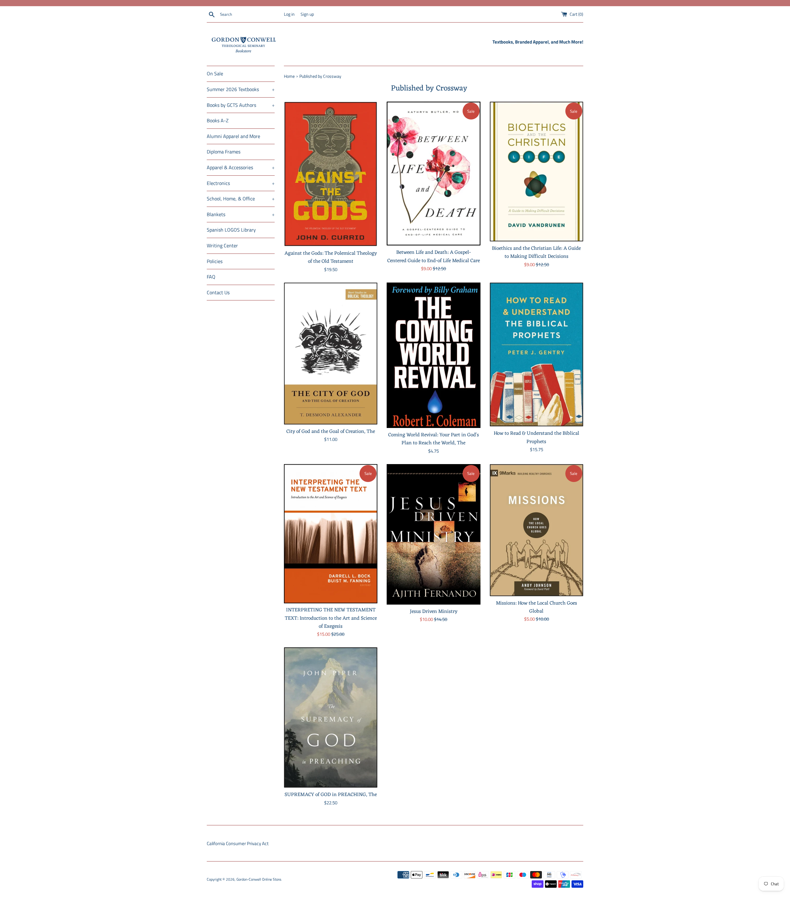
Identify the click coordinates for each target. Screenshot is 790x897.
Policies (214, 261)
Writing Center (222, 245)
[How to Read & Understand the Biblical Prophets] (536, 354)
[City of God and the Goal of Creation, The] (330, 354)
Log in (289, 14)
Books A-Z (218, 120)
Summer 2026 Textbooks (241, 89)
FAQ (211, 276)
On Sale (215, 73)
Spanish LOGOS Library (231, 229)
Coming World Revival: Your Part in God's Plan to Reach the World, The (433, 438)
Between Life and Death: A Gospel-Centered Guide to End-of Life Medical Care (433, 256)
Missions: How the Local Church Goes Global (536, 607)
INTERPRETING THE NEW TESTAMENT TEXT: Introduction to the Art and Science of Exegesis (331, 618)
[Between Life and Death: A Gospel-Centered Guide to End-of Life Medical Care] (433, 173)
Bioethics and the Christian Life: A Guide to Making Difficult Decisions (536, 252)
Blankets (241, 214)
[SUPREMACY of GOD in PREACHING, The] (330, 717)
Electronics (241, 183)
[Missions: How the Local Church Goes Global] (536, 530)
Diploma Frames (223, 151)
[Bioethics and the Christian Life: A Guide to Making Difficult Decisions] (536, 171)
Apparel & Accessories (241, 167)
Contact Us (218, 292)
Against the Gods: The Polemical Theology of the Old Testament (331, 257)
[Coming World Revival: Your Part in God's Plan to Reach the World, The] (433, 355)
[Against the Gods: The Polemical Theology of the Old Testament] (330, 174)
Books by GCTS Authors (241, 105)
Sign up (307, 14)
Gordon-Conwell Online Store (258, 879)
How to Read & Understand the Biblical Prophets (536, 437)
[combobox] (251, 14)
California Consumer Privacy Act (237, 843)
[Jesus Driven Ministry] (433, 534)
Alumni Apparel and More (233, 136)
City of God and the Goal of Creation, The (330, 431)
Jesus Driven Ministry (433, 611)
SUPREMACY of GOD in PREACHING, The (331, 794)
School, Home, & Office (241, 198)
